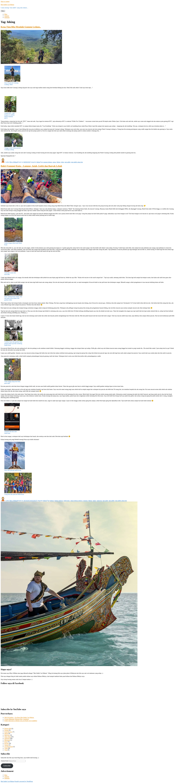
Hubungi (6, 17)
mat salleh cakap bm (77, 162)
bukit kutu (67, 500)
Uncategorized (8, 746)
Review (6, 743)
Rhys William (14, 162)
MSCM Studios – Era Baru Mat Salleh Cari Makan (19, 717)
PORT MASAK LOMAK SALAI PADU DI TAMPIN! (20, 721)
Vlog (5, 750)
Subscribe (7, 766)
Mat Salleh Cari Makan (7, 4)
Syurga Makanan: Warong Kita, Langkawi (16, 719)
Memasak (7, 740)
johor (62, 162)
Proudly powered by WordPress (23, 781)
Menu (2, 11)
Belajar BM (7, 728)
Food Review (8, 732)
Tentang (6, 16)
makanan (7, 738)
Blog (5, 14)
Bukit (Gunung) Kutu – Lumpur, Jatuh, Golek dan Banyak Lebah (31, 166)
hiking (38, 162)
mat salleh (67, 162)
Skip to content (5, 1)
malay (94, 500)
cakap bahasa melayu (76, 500)
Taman (6, 745)
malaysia (99, 500)
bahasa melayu (59, 500)
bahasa (52, 500)
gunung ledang (47, 162)
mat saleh (105, 500)
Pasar (5, 741)
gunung (85, 500)
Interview (7, 735)
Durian (6, 730)
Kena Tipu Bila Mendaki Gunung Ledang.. (21, 27)
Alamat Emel (5, 761)
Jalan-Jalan (7, 737)
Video (6, 748)
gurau (54, 162)
